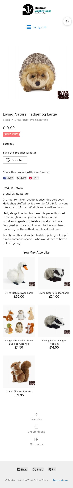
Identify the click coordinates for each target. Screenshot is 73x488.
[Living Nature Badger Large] (54, 273)
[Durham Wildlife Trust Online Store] (36, 9)
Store (6, 119)
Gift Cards (36, 444)
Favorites (36, 419)
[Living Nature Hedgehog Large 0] (36, 72)
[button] (15, 160)
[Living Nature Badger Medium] (54, 321)
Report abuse (60, 480)
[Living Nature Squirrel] (19, 372)
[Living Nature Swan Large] (19, 273)
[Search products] (67, 21)
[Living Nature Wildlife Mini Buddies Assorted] (19, 321)
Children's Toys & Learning (31, 119)
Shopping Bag (36, 431)
